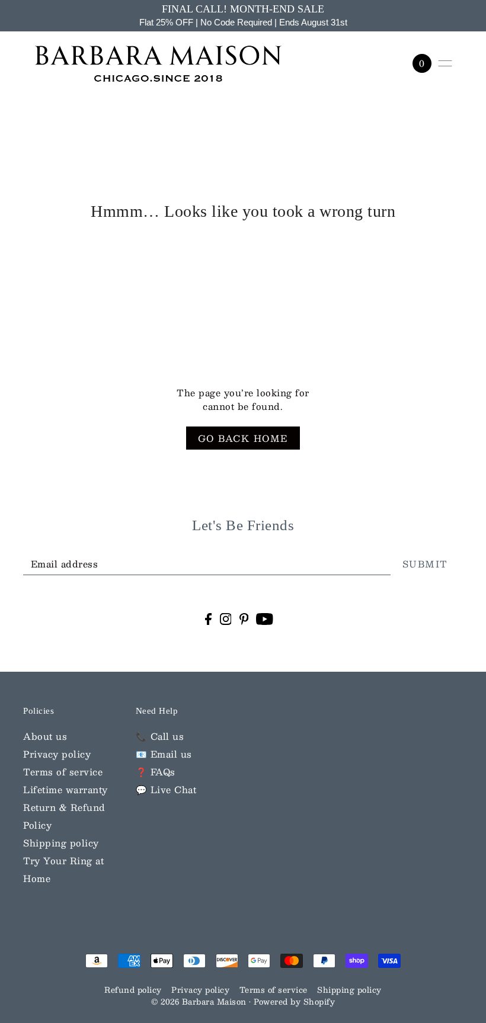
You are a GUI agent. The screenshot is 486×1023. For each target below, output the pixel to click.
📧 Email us (164, 753)
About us (45, 736)
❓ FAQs (155, 771)
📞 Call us (160, 736)
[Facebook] (208, 618)
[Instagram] (226, 618)
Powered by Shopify (294, 1001)
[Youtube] (264, 618)
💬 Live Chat (166, 789)
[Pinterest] (244, 618)
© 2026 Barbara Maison (200, 1001)
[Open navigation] (445, 63)
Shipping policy (61, 842)
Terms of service (63, 771)
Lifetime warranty (65, 789)
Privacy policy (57, 753)
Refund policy (133, 989)
